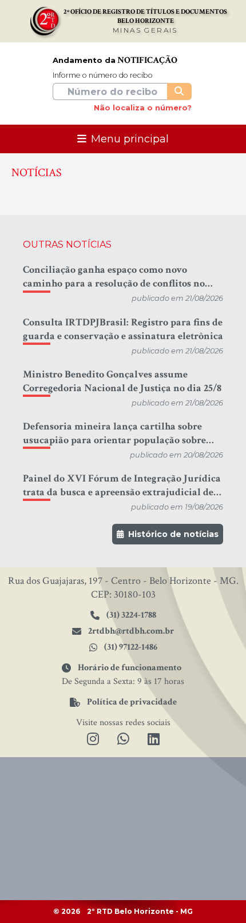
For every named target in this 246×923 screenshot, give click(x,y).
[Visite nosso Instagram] (93, 740)
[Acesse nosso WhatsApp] (123, 740)
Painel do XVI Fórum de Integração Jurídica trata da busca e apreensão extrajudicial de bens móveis (122, 485)
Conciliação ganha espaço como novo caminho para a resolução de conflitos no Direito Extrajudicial (114, 277)
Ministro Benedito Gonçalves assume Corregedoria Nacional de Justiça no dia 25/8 (122, 381)
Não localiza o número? (143, 108)
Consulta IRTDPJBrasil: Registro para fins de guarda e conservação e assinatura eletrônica (123, 329)
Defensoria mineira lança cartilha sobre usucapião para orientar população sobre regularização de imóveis (114, 433)
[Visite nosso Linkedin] (154, 740)
